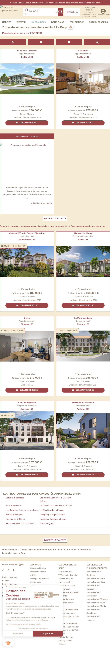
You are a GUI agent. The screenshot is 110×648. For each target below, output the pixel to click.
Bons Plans (57, 22)
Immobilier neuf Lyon (96, 582)
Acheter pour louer (66, 613)
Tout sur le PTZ (65, 571)
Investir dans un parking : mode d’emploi (65, 640)
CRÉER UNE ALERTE (56, 218)
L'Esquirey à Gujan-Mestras (52, 514)
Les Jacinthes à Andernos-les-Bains (22, 510)
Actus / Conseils (98, 22)
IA (73, 12)
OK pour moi (48, 633)
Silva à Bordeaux (13, 505)
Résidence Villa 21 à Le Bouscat (20, 523)
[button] (8, 643)
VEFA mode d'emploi (67, 575)
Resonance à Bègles (15, 519)
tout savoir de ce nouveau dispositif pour (55, 3)
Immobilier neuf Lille (96, 578)
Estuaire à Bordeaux (15, 498)
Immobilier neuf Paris (96, 606)
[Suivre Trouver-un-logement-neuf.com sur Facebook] (3, 570)
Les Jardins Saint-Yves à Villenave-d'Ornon (56, 499)
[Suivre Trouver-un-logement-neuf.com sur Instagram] (8, 570)
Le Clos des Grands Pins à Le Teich (56, 505)
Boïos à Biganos (47, 523)
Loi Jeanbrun (38, 22)
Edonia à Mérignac (14, 514)
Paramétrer (18, 633)
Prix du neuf (77, 22)
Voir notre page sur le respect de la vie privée (23, 624)
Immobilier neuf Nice (96, 602)
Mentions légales (38, 568)
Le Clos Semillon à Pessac (52, 510)
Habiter (6, 22)
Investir (21, 22)
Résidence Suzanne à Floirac (53, 519)
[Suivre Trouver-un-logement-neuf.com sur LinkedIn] (14, 570)
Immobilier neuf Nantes (97, 599)
